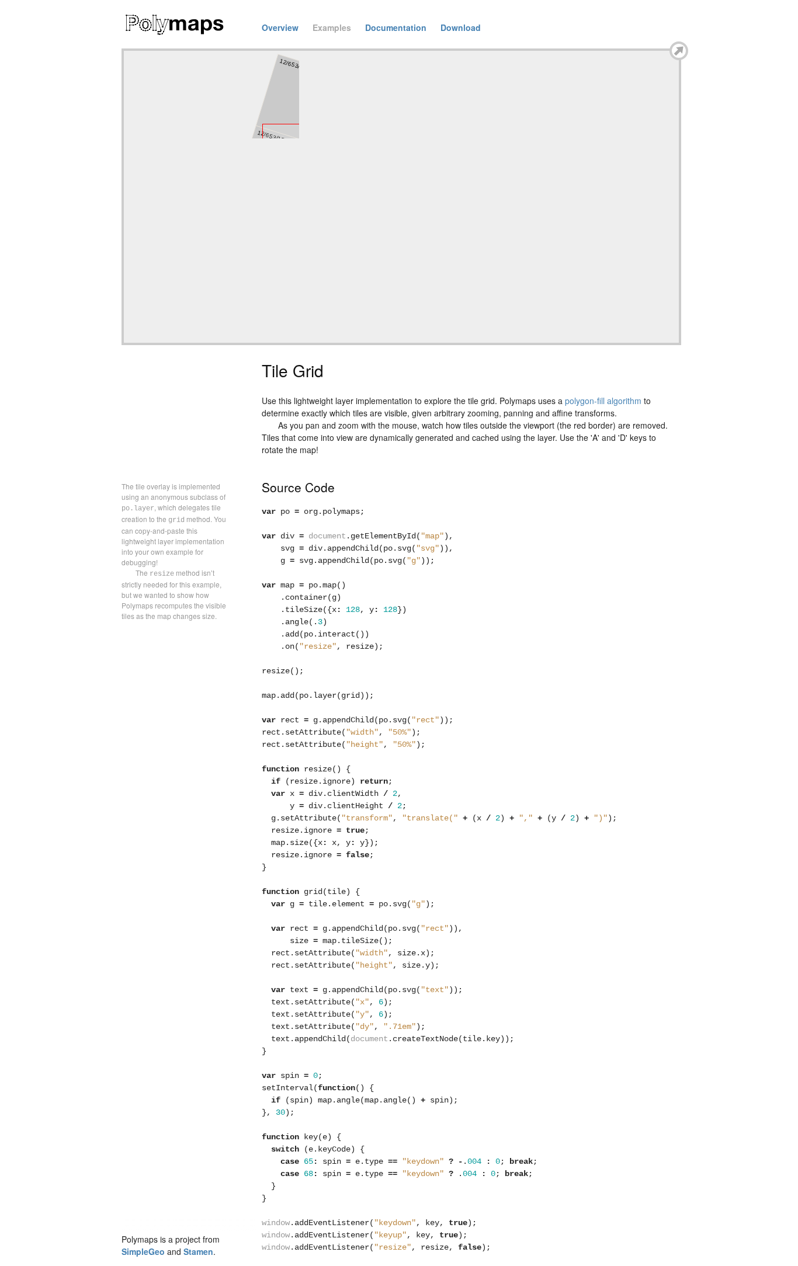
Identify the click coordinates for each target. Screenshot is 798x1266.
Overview (280, 27)
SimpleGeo (143, 1251)
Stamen (198, 1251)
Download (460, 27)
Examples (332, 27)
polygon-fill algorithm (603, 400)
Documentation (395, 27)
